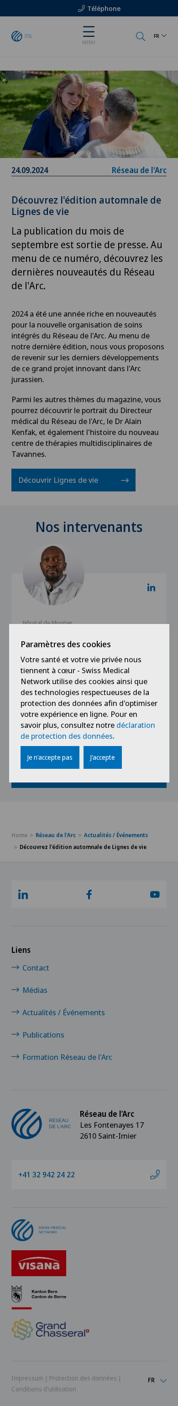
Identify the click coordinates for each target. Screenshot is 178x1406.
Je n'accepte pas (50, 757)
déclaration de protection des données (88, 730)
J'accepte (102, 757)
